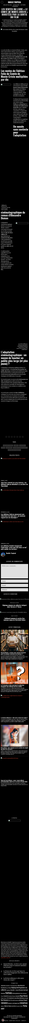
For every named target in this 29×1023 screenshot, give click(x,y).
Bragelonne (22, 988)
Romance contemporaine (13, 1003)
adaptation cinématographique (12, 985)
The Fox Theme (14, 1017)
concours (8, 990)
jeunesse (12, 998)
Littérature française (14, 450)
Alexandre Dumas (8, 445)
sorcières (14, 1006)
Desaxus (21, 990)
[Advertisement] (14, 418)
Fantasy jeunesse (16, 993)
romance (4, 1002)
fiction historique (23, 993)
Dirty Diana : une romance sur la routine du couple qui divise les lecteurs (14, 748)
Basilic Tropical (11, 553)
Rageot (25, 1000)
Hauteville (18, 996)
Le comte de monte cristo (20, 447)
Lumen (15, 998)
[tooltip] (6, 437)
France (2, 996)
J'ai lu (8, 998)
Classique (22, 445)
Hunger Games (4, 998)
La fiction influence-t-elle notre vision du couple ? (14, 717)
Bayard (10, 988)
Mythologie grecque (24, 998)
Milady (18, 998)
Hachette (6, 996)
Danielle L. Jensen (15, 990)
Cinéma (16, 445)
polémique (21, 1000)
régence (2, 1006)
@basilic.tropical (5, 957)
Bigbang (14, 987)
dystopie (25, 990)
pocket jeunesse (15, 1000)
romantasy (24, 1002)
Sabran (6, 1006)
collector (3, 990)
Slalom (9, 1006)
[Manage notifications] (3, 1020)
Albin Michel (20, 985)
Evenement (3, 993)
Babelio (7, 987)
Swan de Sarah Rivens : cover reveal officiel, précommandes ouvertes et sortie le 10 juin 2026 (14, 781)
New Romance (4, 1000)
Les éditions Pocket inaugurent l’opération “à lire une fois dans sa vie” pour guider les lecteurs (14, 547)
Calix (26, 988)
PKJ (11, 1000)
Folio (3, 447)
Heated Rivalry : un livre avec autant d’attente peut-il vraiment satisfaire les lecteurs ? (13, 653)
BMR (17, 988)
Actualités (16, 5)
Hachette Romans (11, 996)
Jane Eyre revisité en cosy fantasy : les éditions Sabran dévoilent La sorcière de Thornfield (14, 484)
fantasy (8, 992)
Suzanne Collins (19, 1006)
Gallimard (9, 447)
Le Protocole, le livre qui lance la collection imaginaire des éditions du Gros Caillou (12, 686)
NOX (9, 1000)
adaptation (3, 985)
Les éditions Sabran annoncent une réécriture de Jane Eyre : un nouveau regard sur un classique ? (13, 515)
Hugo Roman (24, 996)
